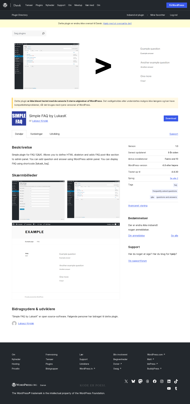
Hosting (15, 364)
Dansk (43, 385)
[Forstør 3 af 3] (115, 226)
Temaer (49, 359)
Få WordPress (176, 5)
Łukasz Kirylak (40, 120)
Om (13, 354)
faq (175, 185)
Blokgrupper (52, 368)
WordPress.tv (87, 368)
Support (174, 133)
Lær (81, 354)
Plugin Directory (20, 15)
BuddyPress (154, 368)
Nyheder (16, 359)
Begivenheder (120, 359)
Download (171, 118)
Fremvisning (51, 354)
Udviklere (84, 364)
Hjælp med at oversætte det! (117, 23)
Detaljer (19, 133)
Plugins (49, 364)
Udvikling (55, 133)
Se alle (174, 235)
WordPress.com (156, 354)
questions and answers (166, 197)
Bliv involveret (120, 354)
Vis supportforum (137, 260)
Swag (117, 368)
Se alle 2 (174, 178)
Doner (117, 364)
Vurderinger (36, 133)
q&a (152, 197)
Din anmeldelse (136, 235)
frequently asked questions (165, 191)
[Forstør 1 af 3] (60, 184)
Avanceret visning (137, 205)
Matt (150, 359)
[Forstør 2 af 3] (115, 184)
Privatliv (16, 368)
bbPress (152, 364)
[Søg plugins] (43, 33)
